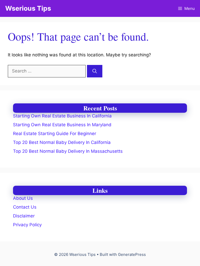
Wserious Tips (28, 8)
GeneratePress (132, 254)
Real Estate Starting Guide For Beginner (54, 133)
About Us (23, 198)
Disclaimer (24, 215)
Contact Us (24, 207)
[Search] (94, 71)
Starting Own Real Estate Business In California (62, 115)
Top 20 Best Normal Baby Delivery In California (62, 142)
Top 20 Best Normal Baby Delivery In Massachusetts (68, 151)
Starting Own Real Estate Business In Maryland (62, 124)
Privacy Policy (27, 224)
